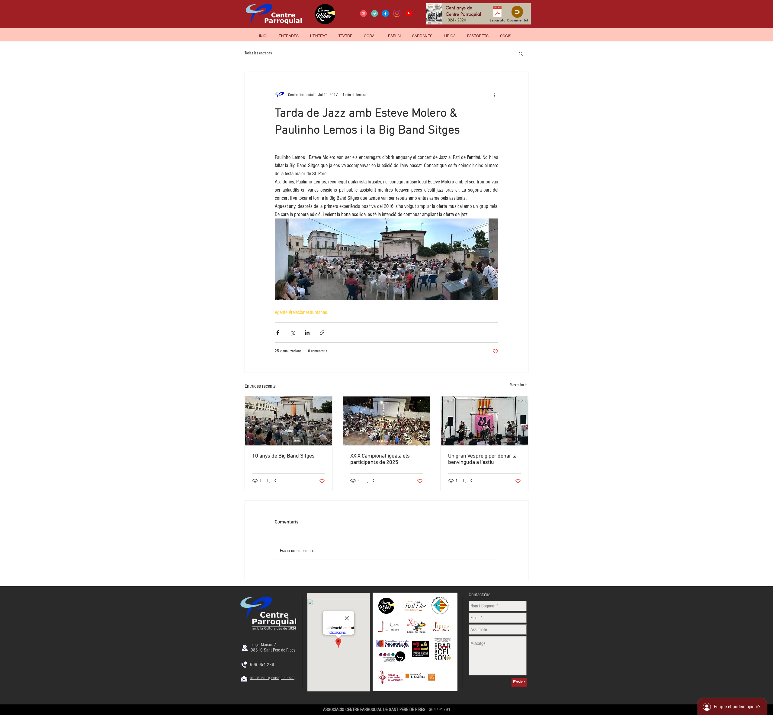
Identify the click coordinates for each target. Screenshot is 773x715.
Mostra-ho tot (519, 385)
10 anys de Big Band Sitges (283, 456)
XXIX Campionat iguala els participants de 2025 (380, 459)
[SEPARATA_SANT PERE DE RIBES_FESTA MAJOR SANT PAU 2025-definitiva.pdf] (497, 12)
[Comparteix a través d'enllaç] (322, 332)
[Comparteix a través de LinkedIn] (307, 332)
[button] (505, 33)
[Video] (517, 12)
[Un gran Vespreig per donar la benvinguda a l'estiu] (484, 420)
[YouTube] (409, 13)
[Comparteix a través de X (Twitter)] (292, 332)
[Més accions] (494, 95)
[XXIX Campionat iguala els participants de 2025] (386, 420)
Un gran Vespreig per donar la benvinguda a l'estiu (482, 459)
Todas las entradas (258, 53)
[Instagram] (396, 13)
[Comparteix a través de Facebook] (278, 332)
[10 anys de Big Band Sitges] (288, 420)
